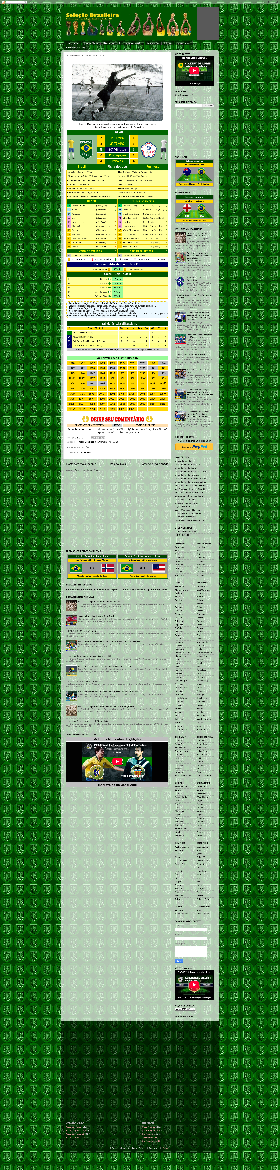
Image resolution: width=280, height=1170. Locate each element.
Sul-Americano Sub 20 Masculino (190, 485)
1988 (152, 388)
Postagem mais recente (81, 463)
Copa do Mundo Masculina (187, 464)
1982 (102, 388)
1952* (122, 373)
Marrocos (179, 811)
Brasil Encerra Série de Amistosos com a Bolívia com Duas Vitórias (109, 641)
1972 (122, 383)
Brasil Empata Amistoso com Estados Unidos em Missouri (104, 666)
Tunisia (200, 825)
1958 (102, 378)
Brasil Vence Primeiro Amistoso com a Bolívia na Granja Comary (108, 692)
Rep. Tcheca (181, 698)
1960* (132, 378)
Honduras (179, 761)
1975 (142, 383)
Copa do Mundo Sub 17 (186, 468)
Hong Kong (180, 871)
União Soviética (182, 729)
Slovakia (200, 621)
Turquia (178, 722)
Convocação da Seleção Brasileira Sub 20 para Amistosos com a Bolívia (198, 414)
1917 (82, 363)
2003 (142, 399)
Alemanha (179, 586)
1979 (82, 388)
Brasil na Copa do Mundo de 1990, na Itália (88, 721)
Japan (199, 885)
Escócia (178, 618)
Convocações (153, 43)
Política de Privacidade (76, 47)
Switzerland (202, 715)
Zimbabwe (201, 836)
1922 (122, 363)
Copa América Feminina (186, 499)
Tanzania (201, 822)
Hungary (200, 646)
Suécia (178, 712)
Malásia (178, 889)
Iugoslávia (179, 670)
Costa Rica (180, 744)
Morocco (201, 811)
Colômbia (179, 558)
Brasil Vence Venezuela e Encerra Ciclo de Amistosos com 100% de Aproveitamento (199, 257)
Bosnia (200, 604)
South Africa (202, 787)
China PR (201, 857)
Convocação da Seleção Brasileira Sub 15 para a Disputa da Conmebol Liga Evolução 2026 (116, 589)
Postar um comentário (80, 452)
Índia (177, 875)
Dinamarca (180, 614)
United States (203, 751)
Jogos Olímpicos (86, 442)
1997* (152, 393)
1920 (102, 363)
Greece (200, 639)
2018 (92, 409)
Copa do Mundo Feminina (187, 475)
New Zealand (203, 914)
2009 (102, 404)
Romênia (179, 702)
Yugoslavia (201, 670)
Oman (199, 892)
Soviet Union (202, 729)
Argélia (178, 790)
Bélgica (178, 600)
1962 (152, 378)
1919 (92, 363)
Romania (201, 702)
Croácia (178, 611)
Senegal (179, 818)
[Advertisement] (117, 510)
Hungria (178, 646)
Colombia (201, 558)
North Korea (202, 861)
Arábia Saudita (182, 847)
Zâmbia (178, 832)
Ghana (200, 808)
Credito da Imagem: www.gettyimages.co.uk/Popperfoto (117, 127)
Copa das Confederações (130, 43)
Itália (177, 667)
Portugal (179, 695)
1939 (142, 368)
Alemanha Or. (181, 590)
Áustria (178, 597)
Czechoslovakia (204, 719)
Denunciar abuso (184, 1016)
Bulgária (179, 607)
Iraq (198, 882)
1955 (163, 373)
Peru (177, 568)
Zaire (199, 829)
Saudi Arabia (202, 847)
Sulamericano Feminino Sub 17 (189, 496)
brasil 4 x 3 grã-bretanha (89, 425)
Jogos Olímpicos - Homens (187, 510)
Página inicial (73, 43)
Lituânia (178, 677)
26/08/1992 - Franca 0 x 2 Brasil (83, 681)
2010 (112, 404)
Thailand (201, 896)
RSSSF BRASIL (182, 535)
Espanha (179, 625)
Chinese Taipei (203, 899)
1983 (112, 388)
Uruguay (200, 572)
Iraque (178, 882)
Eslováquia (180, 621)
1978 (72, 388)
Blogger (166, 1148)
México (178, 768)
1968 (102, 383)
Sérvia (178, 708)
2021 (112, 409)
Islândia (178, 660)
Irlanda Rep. (180, 656)
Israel (177, 663)
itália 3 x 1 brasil (145, 425)
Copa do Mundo (91, 43)
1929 (82, 368)
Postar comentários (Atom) (86, 470)
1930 (92, 368)
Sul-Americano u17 (151, 1137)
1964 (72, 383)
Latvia (199, 674)
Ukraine (200, 726)
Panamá (179, 772)
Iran (198, 878)
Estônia (178, 628)
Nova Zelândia (181, 914)
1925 (152, 363)
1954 (152, 373)
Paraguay (201, 565)
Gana (177, 808)
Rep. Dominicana (183, 775)
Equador (179, 561)
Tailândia (179, 896)
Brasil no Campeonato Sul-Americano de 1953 (99, 601)
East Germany (203, 590)
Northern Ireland (204, 653)
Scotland (201, 618)
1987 (142, 388)
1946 (82, 373)
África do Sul (181, 787)
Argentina (179, 547)
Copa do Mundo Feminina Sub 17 (190, 478)
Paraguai (179, 565)
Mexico (200, 768)
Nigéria (178, 815)
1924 (142, 363)
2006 (72, 404)
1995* (122, 393)
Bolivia (178, 551)
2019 (102, 409)
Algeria (200, 790)
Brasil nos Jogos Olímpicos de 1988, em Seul (199, 336)
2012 (132, 404)
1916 (72, 363)
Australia (201, 850)
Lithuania (201, 677)
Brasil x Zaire (181, 829)
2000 (102, 399)
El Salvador (180, 748)
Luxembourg (202, 681)
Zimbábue (179, 836)
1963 (163, 378)
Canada (200, 741)
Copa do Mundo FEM (76, 1130)
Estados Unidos (182, 751)
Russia (200, 705)
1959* (112, 378)
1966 (82, 383)
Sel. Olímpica (101, 442)
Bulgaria (200, 607)
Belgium (200, 600)
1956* (72, 378)
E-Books (168, 43)
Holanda (179, 642)
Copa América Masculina (186, 503)
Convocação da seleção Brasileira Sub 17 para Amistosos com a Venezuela (200, 392)
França (178, 635)
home (117, 425)
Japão (178, 885)
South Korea (202, 864)
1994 (112, 393)
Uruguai (178, 572)
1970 (112, 383)
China (177, 857)
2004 (152, 399)
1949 (102, 373)
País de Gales (181, 688)
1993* (92, 393)
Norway (200, 684)
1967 (92, 383)
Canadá (178, 741)
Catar (177, 854)
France (200, 635)
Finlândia (179, 632)
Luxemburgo (181, 681)
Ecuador (200, 561)
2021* (122, 409)
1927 (72, 368)
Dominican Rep (204, 775)
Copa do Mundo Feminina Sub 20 (190, 482)
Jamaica (179, 765)
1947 (92, 373)
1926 (163, 363)
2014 (152, 404)
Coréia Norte (181, 861)
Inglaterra (179, 649)
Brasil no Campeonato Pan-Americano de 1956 (89, 656)
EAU (177, 868)
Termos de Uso (184, 43)
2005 (163, 399)
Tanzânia (179, 822)
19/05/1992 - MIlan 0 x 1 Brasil (82, 631)
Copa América (148, 1127)
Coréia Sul (180, 864)
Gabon (200, 804)
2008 (92, 404)
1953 (142, 373)
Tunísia (178, 825)
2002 (132, 399)
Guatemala (180, 754)
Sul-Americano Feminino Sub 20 (190, 489)
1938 (132, 368)
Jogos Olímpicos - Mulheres (188, 513)
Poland (200, 691)
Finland (200, 632)
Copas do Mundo (183, 461)
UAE (199, 868)
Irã (176, 878)
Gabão (178, 804)
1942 (163, 368)
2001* (112, 399)
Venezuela (180, 575)
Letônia (178, 674)
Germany (201, 586)
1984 (122, 388)
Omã (177, 892)
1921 (112, 363)
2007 (82, 404)
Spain (199, 625)
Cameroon (201, 794)
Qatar (199, 854)
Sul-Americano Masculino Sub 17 (190, 492)
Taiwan (178, 899)
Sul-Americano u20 (151, 1141)
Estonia (200, 628)
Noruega (179, 684)
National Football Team (185, 531)
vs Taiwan (113, 442)
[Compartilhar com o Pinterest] (103, 437)
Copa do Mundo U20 (76, 1137)
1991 (82, 393)
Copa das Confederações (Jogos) (190, 520)
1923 (132, 363)
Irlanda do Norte (182, 653)
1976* (152, 383)
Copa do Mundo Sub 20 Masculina (191, 471)
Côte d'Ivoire (202, 797)
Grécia (178, 639)
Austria (200, 597)
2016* (72, 409)
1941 (152, 368)
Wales (199, 688)
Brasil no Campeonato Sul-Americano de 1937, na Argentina (106, 706)
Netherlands (202, 642)
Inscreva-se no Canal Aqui (117, 784)
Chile (177, 554)
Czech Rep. (202, 698)
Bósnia (178, 604)
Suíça (177, 715)
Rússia (178, 705)
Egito (177, 801)
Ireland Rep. (202, 656)
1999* (82, 399)
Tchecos (179, 719)
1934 (102, 368)
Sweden (200, 708)
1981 (92, 388)
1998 (72, 399)
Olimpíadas (108, 43)
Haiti (177, 758)
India (199, 875)
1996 (142, 393)
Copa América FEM (151, 1130)
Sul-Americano (149, 1134)
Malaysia (201, 889)
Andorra (178, 593)
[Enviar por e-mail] (92, 437)
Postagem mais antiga (154, 463)
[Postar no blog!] (94, 437)
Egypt (199, 801)
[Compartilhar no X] (97, 437)
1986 (132, 388)
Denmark (201, 614)
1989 (163, 388)
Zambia (200, 832)
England (200, 649)
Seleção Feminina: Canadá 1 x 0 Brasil (96, 616)
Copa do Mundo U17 (76, 1134)
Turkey (200, 722)
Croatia (200, 611)
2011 (122, 404)
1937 (122, 368)
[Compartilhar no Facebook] (100, 437)
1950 (112, 373)
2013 (142, 404)
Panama (200, 772)
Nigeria (200, 815)
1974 (132, 383)
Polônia (178, 691)
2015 (163, 404)
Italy (198, 667)
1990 (72, 393)
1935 (112, 368)
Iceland (200, 660)
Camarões (180, 794)
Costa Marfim (181, 797)
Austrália (179, 850)
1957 (92, 378)
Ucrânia (178, 726)
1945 (72, 373)
